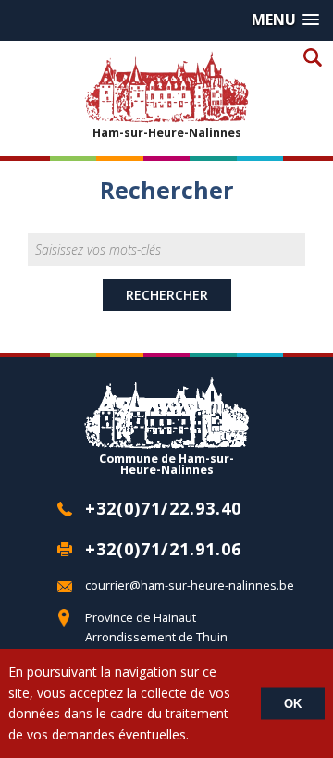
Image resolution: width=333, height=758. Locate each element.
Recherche (312, 57)
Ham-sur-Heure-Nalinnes (166, 132)
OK (293, 704)
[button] (285, 20)
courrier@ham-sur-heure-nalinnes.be (189, 585)
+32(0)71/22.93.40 (163, 508)
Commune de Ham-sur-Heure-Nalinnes (166, 464)
